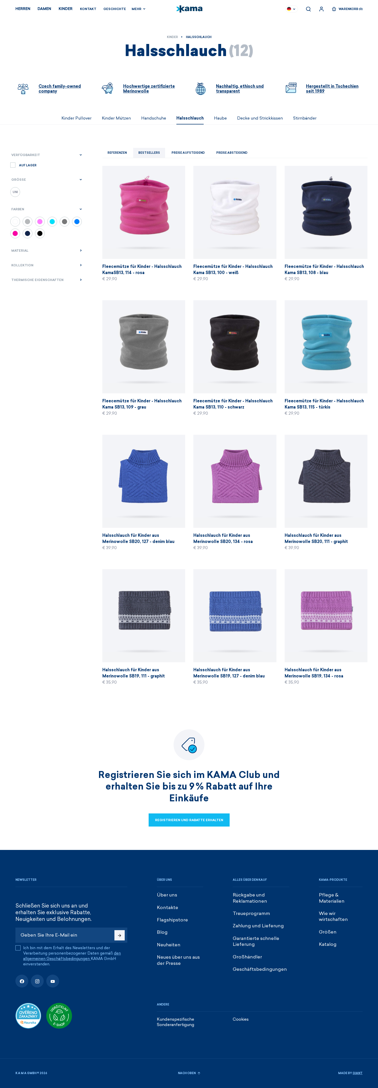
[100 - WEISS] (15, 221)
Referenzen (117, 153)
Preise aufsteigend (188, 153)
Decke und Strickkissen (260, 118)
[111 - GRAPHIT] (64, 221)
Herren (22, 9)
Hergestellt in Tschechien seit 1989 (332, 89)
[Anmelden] (321, 9)
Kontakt (88, 9)
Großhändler (247, 957)
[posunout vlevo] (9, 118)
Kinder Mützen (116, 118)
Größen (328, 932)
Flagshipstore (172, 920)
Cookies (241, 1019)
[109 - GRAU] (27, 221)
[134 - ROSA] (40, 221)
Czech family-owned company (60, 89)
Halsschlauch (190, 118)
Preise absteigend (231, 153)
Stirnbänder (305, 118)
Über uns (167, 895)
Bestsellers (149, 153)
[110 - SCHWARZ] (40, 233)
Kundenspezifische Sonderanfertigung (175, 1022)
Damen (44, 9)
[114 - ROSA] (15, 233)
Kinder (66, 9)
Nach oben (187, 1073)
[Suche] (308, 9)
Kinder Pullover (76, 118)
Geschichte (114, 9)
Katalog (328, 944)
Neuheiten (169, 945)
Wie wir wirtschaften (333, 916)
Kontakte (167, 907)
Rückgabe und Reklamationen (250, 898)
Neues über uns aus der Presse (178, 960)
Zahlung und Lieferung (258, 926)
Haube (220, 118)
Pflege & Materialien (332, 898)
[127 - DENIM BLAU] (77, 221)
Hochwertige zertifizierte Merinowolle (149, 89)
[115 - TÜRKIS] (52, 221)
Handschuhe (153, 118)
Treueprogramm (251, 913)
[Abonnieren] (119, 935)
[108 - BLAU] (27, 233)
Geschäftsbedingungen (260, 969)
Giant (358, 1073)
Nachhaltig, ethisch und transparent (240, 89)
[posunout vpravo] (369, 118)
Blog (162, 932)
